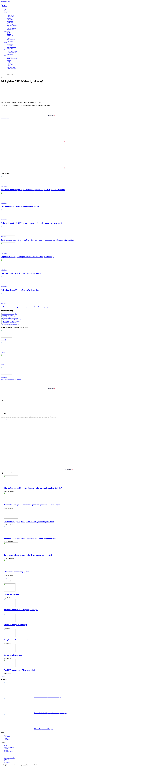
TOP (5, 9)
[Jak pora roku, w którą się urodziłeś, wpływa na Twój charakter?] (11, 535)
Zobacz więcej (4, 577)
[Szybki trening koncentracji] (9, 621)
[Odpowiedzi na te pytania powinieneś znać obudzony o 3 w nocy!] (8, 251)
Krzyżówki (7, 49)
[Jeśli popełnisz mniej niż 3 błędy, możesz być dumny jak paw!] (8, 302)
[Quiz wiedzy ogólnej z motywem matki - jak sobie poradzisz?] (11, 518)
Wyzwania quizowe (12, 25)
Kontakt (6, 760)
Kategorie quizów (11, 28)
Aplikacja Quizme (11, 68)
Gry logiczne (7, 31)
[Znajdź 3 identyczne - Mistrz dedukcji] (9, 666)
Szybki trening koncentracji (15, 625)
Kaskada (9, 37)
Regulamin (6, 759)
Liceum (9, 60)
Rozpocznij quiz (5, 118)
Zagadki (9, 18)
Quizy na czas (10, 15)
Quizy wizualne (11, 16)
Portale (5, 55)
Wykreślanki (10, 54)
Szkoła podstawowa (12, 58)
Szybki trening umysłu (13, 655)
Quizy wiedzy (10, 13)
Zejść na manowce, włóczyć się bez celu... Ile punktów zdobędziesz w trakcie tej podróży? (37, 240)
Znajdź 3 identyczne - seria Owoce (18, 640)
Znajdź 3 (9, 32)
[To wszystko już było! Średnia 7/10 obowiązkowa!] (8, 268)
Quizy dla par (10, 24)
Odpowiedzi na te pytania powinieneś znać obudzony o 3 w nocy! (27, 257)
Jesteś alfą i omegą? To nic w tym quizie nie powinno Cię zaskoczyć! (32, 505)
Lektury (9, 61)
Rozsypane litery (11, 52)
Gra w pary (10, 22)
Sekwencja (10, 35)
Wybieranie (10, 21)
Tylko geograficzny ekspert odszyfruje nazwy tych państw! (28, 555)
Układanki (9, 45)
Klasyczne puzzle (11, 47)
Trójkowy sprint (11, 39)
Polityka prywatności (9, 758)
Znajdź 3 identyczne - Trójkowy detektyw (21, 610)
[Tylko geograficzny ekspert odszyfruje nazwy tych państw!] (11, 551)
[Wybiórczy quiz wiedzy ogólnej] (11, 568)
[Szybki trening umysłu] (9, 651)
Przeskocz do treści (5, 1)
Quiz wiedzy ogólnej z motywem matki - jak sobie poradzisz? (29, 521)
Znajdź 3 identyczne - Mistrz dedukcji (19, 670)
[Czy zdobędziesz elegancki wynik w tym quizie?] (8, 201)
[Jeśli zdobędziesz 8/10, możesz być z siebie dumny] (8, 285)
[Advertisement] (77, 111)
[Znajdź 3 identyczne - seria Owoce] (9, 636)
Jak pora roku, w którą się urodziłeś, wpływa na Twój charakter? (30, 538)
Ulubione (3, 676)
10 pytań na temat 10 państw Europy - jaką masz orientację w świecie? (33, 488)
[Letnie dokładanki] (9, 591)
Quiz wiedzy (4, 186)
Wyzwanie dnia (11, 67)
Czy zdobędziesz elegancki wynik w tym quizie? (20, 206)
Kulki (8, 38)
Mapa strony (7, 762)
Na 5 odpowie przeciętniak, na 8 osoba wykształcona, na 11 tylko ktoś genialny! (33, 190)
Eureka (9, 34)
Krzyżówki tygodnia (12, 51)
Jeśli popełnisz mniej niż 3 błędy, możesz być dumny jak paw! (26, 307)
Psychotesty (10, 19)
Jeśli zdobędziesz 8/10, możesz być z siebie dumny (21, 290)
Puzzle (5, 42)
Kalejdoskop (10, 41)
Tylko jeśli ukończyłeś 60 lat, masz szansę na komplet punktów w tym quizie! (32, 223)
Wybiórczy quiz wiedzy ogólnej (17, 572)
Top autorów (10, 29)
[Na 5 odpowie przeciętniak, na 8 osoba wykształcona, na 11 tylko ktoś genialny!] (8, 184)
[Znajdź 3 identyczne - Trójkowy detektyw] (9, 606)
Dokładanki (10, 44)
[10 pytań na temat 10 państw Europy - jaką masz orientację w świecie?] (11, 484)
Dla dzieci (9, 57)
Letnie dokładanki (11, 594)
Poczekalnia (7, 11)
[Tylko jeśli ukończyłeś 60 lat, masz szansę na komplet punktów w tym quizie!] (8, 218)
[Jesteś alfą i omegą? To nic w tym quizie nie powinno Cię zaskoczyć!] (11, 501)
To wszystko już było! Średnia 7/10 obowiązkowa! (21, 273)
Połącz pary (10, 48)
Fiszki (8, 26)
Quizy (5, 12)
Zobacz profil (4, 419)
